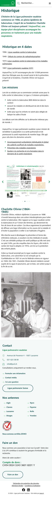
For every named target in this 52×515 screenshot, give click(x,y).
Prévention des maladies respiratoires (21, 148)
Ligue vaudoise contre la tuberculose (22, 52)
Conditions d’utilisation (32, 486)
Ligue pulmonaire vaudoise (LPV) (20, 68)
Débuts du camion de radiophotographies (24, 57)
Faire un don (10, 443)
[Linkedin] (28, 489)
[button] (50, 3)
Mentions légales (17, 486)
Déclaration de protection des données (26, 483)
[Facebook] (23, 489)
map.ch (41, 493)
